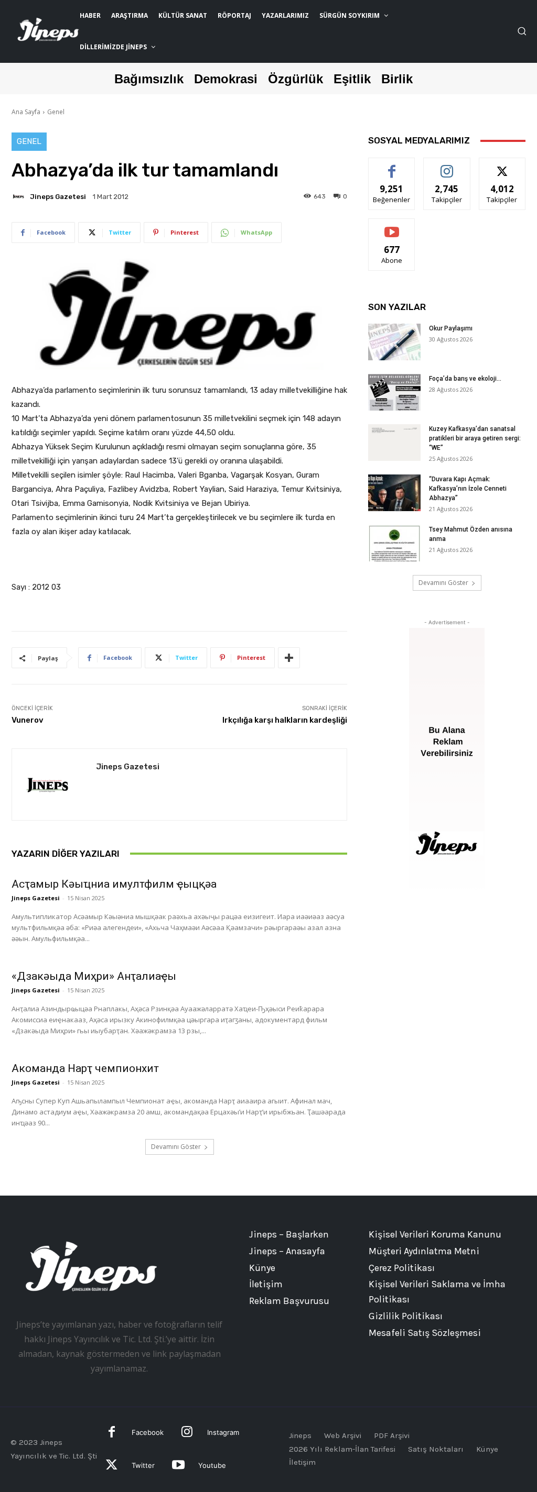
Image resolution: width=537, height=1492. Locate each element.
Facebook (148, 1432)
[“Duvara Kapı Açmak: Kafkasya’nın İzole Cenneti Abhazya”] (394, 492)
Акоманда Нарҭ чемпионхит (85, 1068)
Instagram (223, 1432)
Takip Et (447, 166)
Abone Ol (392, 226)
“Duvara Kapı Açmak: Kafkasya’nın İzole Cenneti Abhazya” (468, 489)
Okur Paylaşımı (450, 328)
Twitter (143, 1465)
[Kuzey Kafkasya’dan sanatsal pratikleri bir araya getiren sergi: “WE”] (394, 442)
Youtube (212, 1465)
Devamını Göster (176, 1146)
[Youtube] (178, 1466)
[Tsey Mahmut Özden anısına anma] (394, 543)
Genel (56, 111)
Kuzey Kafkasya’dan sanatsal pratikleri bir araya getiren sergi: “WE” (475, 438)
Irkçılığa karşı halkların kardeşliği (284, 720)
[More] (289, 657)
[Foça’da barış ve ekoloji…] (394, 392)
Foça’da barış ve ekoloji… (465, 378)
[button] (522, 31)
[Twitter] (112, 1466)
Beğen (391, 166)
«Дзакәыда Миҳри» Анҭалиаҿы (94, 976)
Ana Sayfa (26, 111)
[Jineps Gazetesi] (20, 196)
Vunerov (28, 720)
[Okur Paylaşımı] (394, 342)
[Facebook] (112, 1433)
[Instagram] (187, 1433)
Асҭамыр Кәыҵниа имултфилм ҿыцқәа (114, 884)
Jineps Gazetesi (58, 196)
